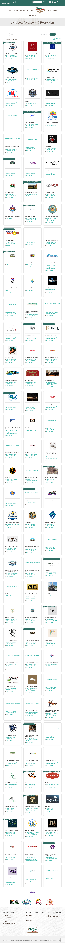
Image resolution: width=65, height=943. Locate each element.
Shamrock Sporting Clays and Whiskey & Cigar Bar (52, 711)
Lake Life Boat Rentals (10, 500)
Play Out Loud (48, 640)
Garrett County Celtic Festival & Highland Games (12, 428)
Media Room (29, 915)
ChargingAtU (48, 146)
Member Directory (30, 918)
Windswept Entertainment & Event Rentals (11, 878)
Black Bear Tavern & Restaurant (30, 101)
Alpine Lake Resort (49, 53)
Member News (32, 15)
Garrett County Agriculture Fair (52, 404)
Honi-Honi (7, 477)
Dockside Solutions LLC (50, 287)
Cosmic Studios (28, 170)
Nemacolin (47, 570)
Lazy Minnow (28, 522)
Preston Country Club (10, 686)
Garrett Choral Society (50, 380)
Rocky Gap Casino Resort (31, 686)
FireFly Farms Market (30, 335)
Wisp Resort (28, 877)
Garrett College (8, 404)
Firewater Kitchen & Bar (50, 335)
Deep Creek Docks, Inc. (30, 216)
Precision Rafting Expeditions (52, 662)
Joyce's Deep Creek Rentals (51, 477)
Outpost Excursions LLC (51, 617)
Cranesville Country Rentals (31, 192)
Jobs (17, 2)
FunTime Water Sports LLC (11, 380)
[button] (4, 39)
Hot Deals (22, 2)
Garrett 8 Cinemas (29, 380)
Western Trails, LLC (29, 854)
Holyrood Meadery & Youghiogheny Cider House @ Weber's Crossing (52, 454)
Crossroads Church (49, 192)
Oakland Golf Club (9, 617)
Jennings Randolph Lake (31, 477)
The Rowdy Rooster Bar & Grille (32, 806)
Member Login (11, 2)
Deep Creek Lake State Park (51, 240)
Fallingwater (8, 335)
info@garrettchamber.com (11, 923)
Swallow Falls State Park (50, 760)
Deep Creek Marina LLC (30, 262)
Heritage (15, 10)
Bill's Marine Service (10, 100)
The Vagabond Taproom (50, 806)
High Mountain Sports (30, 452)
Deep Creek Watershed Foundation (30, 288)
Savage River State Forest (31, 710)
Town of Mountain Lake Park (51, 830)
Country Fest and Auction (51, 170)
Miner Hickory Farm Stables (11, 546)
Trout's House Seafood (10, 854)
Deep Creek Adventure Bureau (12, 216)
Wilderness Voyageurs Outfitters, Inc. (50, 855)
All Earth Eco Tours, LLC (11, 53)
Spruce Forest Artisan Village (12, 760)
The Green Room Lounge (11, 806)
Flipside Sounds (9, 357)
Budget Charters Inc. (30, 122)
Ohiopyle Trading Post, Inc (31, 617)
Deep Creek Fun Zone (10, 240)
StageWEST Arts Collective (31, 760)
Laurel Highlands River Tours (12, 522)
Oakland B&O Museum (50, 593)
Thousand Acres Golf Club (11, 830)
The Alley (27, 782)
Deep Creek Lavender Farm (11, 262)
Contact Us (4, 2)
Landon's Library (49, 500)
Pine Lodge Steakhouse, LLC (32, 640)
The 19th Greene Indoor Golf (11, 782)
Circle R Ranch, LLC (10, 170)
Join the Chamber (6, 3)
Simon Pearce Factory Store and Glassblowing (31, 736)
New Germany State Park (11, 593)
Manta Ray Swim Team (50, 522)
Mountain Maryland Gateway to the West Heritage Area (12, 571)
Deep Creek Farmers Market (51, 216)
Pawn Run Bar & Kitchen (11, 640)
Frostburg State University (31, 357)
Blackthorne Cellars (49, 100)
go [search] (53, 34)
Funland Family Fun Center (51, 357)
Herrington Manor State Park (12, 452)
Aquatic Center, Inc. (9, 77)
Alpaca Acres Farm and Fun (31, 53)
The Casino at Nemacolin (51, 782)
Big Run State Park (49, 77)
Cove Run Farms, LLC (10, 192)
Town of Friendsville (29, 830)
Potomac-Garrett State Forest (12, 662)
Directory (55, 10)
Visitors (9, 10)
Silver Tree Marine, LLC (10, 735)
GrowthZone (60, 940)
